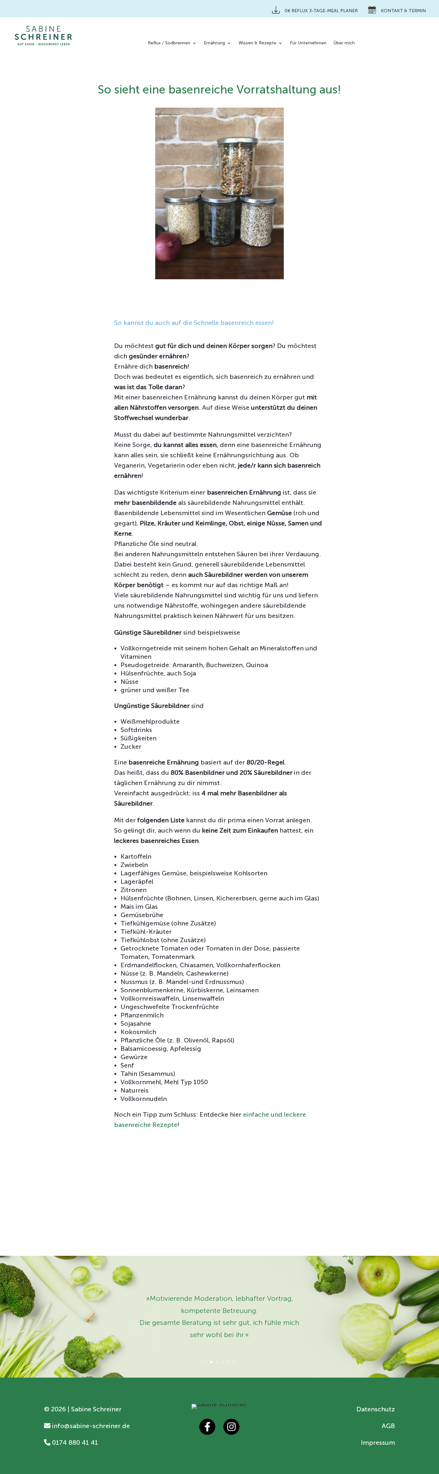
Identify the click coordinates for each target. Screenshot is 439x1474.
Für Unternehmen (308, 43)
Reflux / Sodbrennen (169, 43)
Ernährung (214, 43)
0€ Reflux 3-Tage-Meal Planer (321, 10)
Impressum (378, 1442)
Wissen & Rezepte (257, 43)
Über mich (344, 43)
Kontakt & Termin (403, 10)
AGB (388, 1426)
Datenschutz (375, 1409)
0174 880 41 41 (74, 1442)
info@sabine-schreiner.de (90, 1426)
